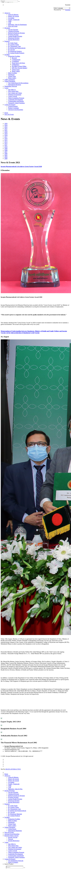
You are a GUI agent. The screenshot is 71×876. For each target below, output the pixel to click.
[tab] (35, 166)
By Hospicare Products (15, 51)
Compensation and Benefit (16, 101)
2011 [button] (5, 145)
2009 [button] (5, 148)
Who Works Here (13, 91)
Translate (67, 10)
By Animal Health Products (16, 53)
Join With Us (12, 89)
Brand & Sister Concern (11, 835)
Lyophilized (15, 61)
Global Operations (9, 81)
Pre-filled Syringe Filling (19, 66)
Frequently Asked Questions (16, 103)
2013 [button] (5, 142)
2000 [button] (5, 158)
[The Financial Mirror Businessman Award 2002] (1, 739)
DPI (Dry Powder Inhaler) (19, 68)
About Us (7, 13)
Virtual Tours (16, 69)
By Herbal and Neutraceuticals (17, 810)
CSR (9, 23)
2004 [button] (5, 157)
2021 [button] (5, 130)
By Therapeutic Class (14, 46)
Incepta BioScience (13, 39)
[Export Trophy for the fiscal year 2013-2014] (1, 718)
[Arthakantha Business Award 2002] (1, 732)
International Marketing (15, 830)
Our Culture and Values (15, 93)
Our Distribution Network (15, 860)
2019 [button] (5, 133)
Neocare (10, 839)
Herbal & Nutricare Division (16, 33)
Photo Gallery (16, 71)
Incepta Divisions (9, 790)
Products (7, 41)
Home (6, 113)
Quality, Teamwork (13, 19)
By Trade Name (12, 43)
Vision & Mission (13, 14)
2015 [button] (5, 140)
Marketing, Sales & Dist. (15, 789)
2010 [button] (5, 147)
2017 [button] (5, 137)
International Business (14, 84)
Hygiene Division (13, 34)
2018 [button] (5, 135)
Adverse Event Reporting (15, 109)
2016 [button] (5, 138)
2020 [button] (5, 132)
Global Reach (12, 829)
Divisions (7, 28)
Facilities (7, 54)
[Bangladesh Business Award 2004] (1, 725)
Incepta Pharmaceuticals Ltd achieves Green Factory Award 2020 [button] (21, 166)
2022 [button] (5, 128)
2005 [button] (5, 155)
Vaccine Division (13, 29)
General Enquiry (13, 106)
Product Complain (13, 108)
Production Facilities (14, 56)
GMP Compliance (9, 79)
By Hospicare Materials (15, 814)
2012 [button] (5, 143)
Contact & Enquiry (10, 104)
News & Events (12, 26)
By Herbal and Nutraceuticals (16, 48)
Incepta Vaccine (12, 837)
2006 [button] (5, 153)
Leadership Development (15, 99)
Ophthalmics (15, 64)
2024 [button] (5, 125)
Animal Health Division (15, 36)
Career (6, 88)
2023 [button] (5, 127)
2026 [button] (5, 123)
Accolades (11, 18)
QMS (9, 21)
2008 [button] (5, 150)
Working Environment (14, 94)
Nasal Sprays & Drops (18, 63)
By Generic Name (13, 44)
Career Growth (12, 96)
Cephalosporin (16, 59)
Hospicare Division (13, 38)
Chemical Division (13, 31)
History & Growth (13, 16)
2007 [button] (5, 152)
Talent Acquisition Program (16, 98)
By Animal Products (14, 815)
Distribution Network (10, 86)
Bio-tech (14, 58)
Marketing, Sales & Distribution (17, 24)
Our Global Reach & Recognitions (18, 83)
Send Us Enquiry (13, 862)
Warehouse (11, 74)
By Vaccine (11, 49)
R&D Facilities (12, 73)
